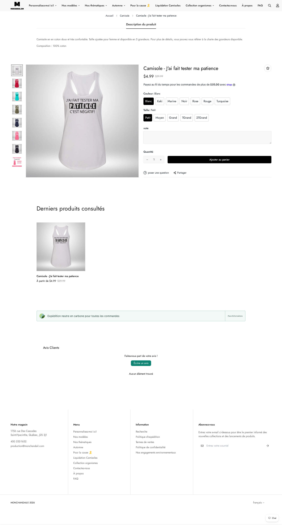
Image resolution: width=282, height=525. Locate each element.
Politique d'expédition (148, 437)
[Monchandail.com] (17, 5)
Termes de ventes (145, 442)
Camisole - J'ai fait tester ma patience (58, 276)
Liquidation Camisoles (167, 5)
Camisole (124, 15)
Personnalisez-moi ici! (41, 5)
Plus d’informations (235, 316)
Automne (117, 5)
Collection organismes (198, 5)
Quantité (148, 152)
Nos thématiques (94, 5)
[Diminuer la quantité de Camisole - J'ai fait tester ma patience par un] (147, 159)
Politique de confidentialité (150, 447)
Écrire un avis (141, 363)
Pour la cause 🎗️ (140, 5)
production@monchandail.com (27, 446)
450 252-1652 (18, 441)
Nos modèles (69, 5)
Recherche (141, 431)
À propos (247, 5)
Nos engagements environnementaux (156, 452)
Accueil (109, 15)
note (146, 128)
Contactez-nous (228, 5)
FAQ (260, 5)
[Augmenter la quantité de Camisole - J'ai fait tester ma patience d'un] (160, 159)
